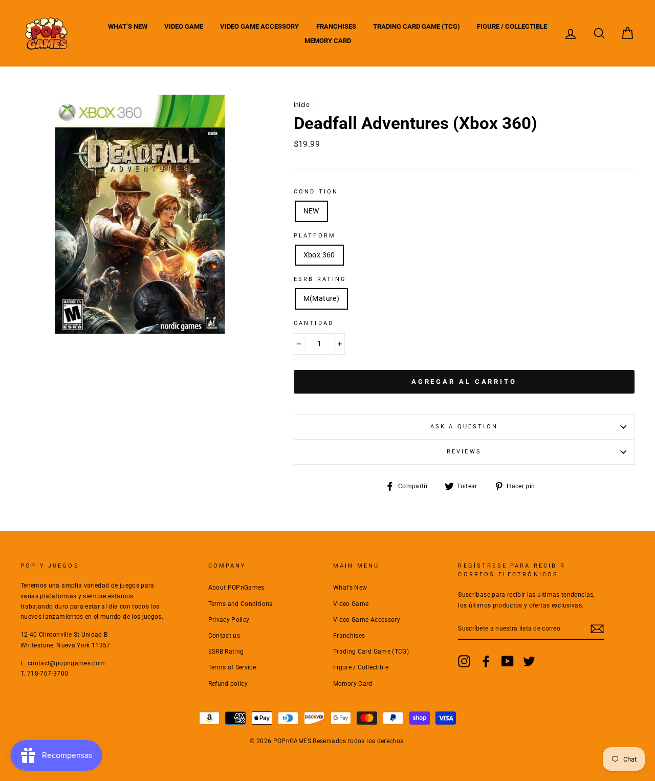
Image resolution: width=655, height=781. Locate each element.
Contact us (224, 635)
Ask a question (464, 426)
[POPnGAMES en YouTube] (507, 661)
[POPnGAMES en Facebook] (486, 661)
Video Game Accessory (259, 26)
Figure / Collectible (512, 26)
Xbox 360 (319, 255)
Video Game (183, 26)
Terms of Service (232, 667)
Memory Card (327, 41)
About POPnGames (236, 587)
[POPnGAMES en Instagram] (464, 661)
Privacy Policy (229, 619)
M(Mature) (321, 298)
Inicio (302, 105)
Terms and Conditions (240, 604)
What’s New (127, 26)
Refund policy (228, 683)
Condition (316, 191)
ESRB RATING (320, 279)
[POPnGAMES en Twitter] (529, 661)
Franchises (336, 26)
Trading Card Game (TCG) (416, 26)
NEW (311, 211)
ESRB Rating (226, 651)
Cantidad (314, 323)
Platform (315, 235)
